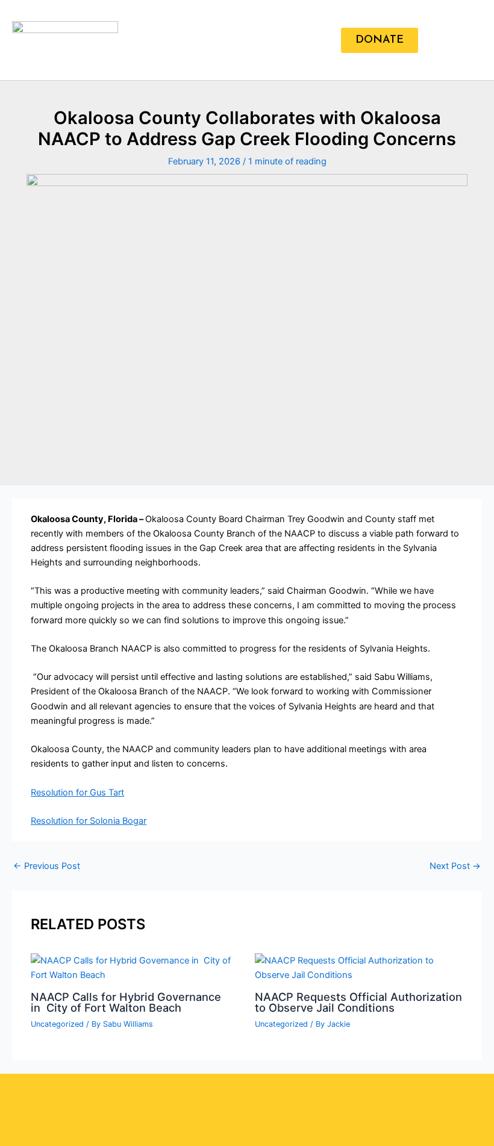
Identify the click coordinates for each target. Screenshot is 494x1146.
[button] (329, 40)
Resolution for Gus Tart (77, 792)
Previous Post (46, 866)
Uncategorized (57, 1024)
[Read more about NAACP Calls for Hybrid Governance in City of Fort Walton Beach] (135, 967)
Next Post (455, 866)
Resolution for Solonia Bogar (88, 820)
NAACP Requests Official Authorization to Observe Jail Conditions (358, 1002)
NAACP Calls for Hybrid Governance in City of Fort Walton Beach (126, 1002)
